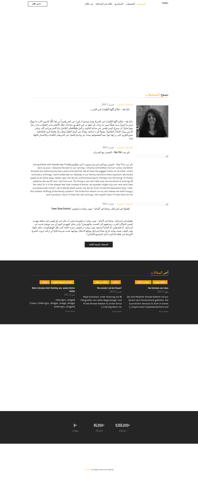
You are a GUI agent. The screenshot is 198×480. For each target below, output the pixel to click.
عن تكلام (89, 4)
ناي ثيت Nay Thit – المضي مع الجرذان (112, 152)
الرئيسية (141, 4)
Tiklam (87, 470)
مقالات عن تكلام (143, 282)
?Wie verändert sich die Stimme (109, 287)
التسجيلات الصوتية (125, 104)
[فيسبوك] (58, 4)
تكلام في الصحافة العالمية (62, 282)
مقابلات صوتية (160, 282)
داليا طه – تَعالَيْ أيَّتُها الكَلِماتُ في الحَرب (110, 109)
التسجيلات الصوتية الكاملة (98, 244)
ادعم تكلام (36, 4)
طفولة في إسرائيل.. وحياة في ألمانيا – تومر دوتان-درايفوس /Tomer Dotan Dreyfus (90, 208)
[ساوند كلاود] (68, 4)
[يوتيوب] (63, 4)
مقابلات (115, 282)
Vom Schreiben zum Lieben (158, 287)
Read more (163, 311)
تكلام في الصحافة (104, 4)
